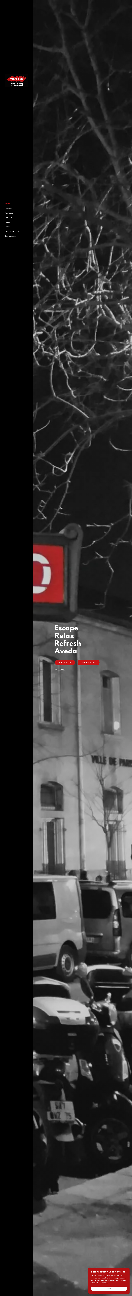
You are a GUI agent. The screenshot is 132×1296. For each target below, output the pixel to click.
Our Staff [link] (8, 217)
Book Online (65, 662)
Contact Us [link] (9, 222)
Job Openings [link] (10, 236)
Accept (108, 1288)
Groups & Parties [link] (12, 231)
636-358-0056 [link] (60, 670)
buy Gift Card (88, 662)
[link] (16, 80)
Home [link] (7, 204)
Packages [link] (9, 213)
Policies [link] (8, 227)
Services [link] (8, 208)
